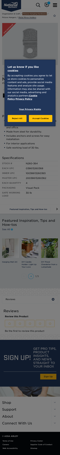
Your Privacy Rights (30, 109)
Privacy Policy (23, 99)
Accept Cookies (40, 118)
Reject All (17, 118)
